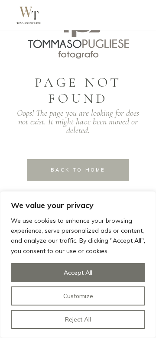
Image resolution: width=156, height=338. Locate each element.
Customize (78, 296)
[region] (78, 264)
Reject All (78, 319)
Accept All (78, 272)
